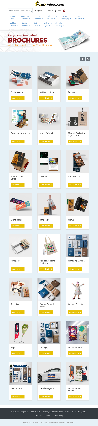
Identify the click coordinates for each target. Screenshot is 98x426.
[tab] (16, 48)
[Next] (90, 40)
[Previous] (7, 40)
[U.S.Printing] (49, 3)
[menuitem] (13, 17)
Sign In (39, 11)
